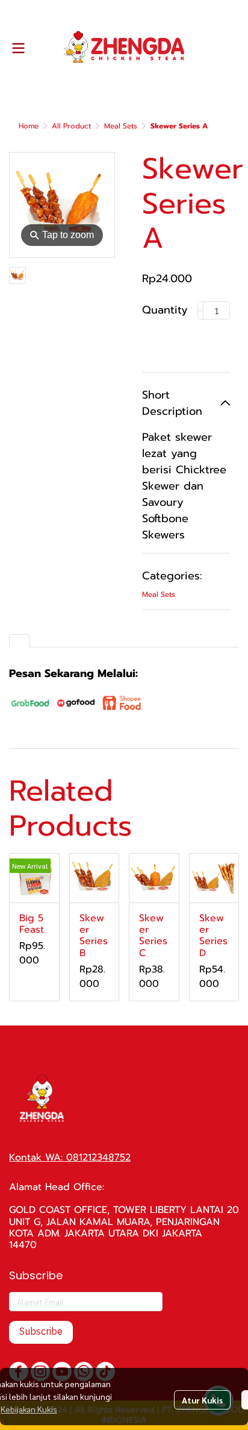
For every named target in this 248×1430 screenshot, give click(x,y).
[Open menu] (18, 48)
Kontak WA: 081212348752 (70, 1157)
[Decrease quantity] (200, 310)
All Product (71, 126)
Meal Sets (120, 126)
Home (29, 126)
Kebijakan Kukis (29, 1408)
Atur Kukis (202, 1399)
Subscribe (41, 1332)
